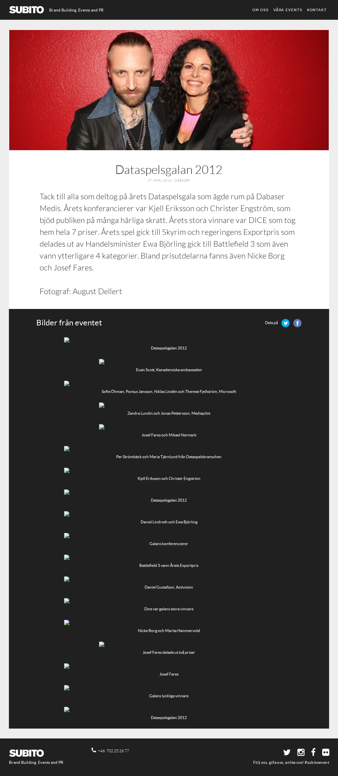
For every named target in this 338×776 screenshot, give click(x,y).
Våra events (287, 10)
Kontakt (317, 10)
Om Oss (260, 10)
